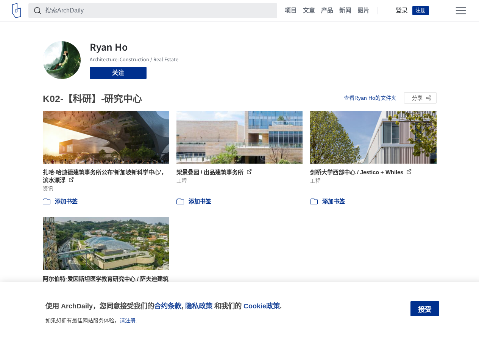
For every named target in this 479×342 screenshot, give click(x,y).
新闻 (345, 10)
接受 (425, 309)
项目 (291, 10)
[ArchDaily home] (16, 10)
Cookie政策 (261, 306)
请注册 (128, 320)
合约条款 (167, 306)
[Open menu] (461, 11)
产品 (327, 10)
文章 (309, 10)
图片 (363, 10)
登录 (402, 10)
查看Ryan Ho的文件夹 (370, 98)
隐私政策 (198, 306)
